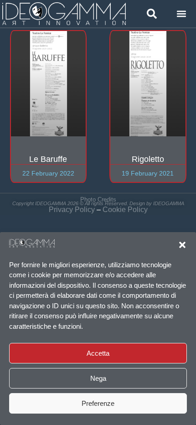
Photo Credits (98, 199)
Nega (98, 378)
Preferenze (98, 403)
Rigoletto (148, 159)
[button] (182, 244)
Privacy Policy (72, 209)
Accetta (98, 353)
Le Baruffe (48, 159)
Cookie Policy (125, 209)
